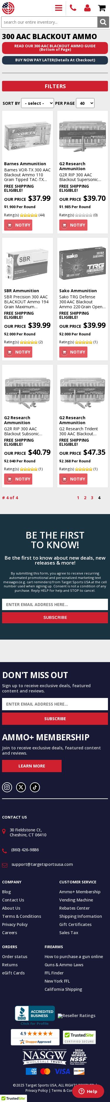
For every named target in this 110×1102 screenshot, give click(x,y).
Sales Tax (68, 932)
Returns (10, 964)
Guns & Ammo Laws (64, 964)
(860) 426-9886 (73, 8)
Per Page (65, 103)
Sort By (11, 103)
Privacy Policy (15, 924)
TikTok (35, 787)
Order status (14, 956)
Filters (55, 86)
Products (59, 8)
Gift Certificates (75, 924)
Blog (6, 891)
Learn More (31, 766)
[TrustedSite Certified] (79, 1037)
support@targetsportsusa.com (42, 864)
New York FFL (57, 981)
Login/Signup (87, 8)
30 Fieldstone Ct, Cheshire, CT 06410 (28, 832)
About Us (11, 908)
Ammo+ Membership (79, 891)
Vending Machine (76, 900)
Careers (9, 932)
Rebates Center (74, 908)
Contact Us (13, 900)
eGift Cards (13, 973)
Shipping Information (80, 916)
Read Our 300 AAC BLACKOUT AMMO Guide (55, 47)
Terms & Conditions (21, 916)
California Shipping (63, 989)
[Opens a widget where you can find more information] (88, 1091)
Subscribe (55, 617)
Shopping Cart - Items (102, 8)
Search (103, 22)
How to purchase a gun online (74, 956)
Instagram (7, 787)
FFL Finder (54, 973)
